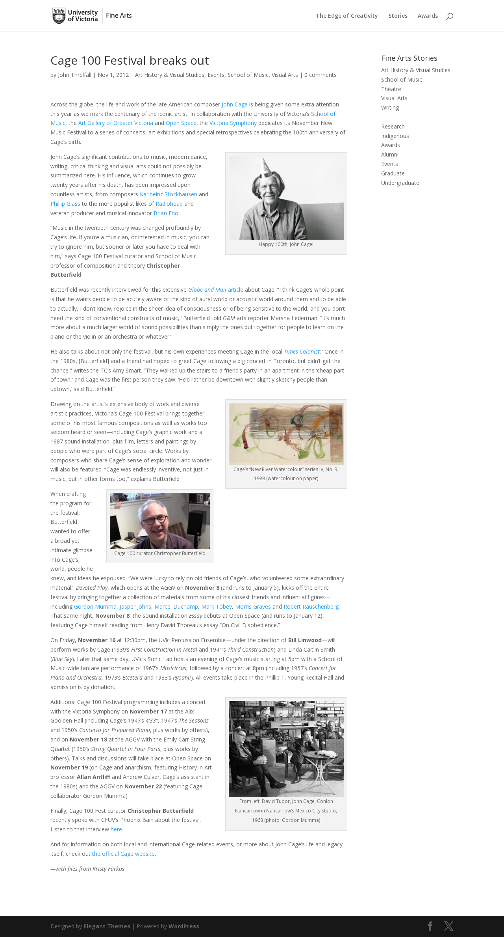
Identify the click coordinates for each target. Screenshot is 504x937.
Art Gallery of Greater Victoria (115, 123)
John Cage (235, 104)
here (116, 829)
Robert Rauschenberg (311, 606)
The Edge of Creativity (347, 16)
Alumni (389, 154)
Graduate (393, 173)
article (215, 289)
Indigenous (395, 136)
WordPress (184, 926)
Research (393, 126)
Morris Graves (253, 606)
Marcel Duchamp (176, 606)
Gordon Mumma (95, 606)
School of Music (248, 74)
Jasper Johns (135, 606)
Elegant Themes (106, 926)
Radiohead (169, 203)
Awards (428, 16)
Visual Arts (285, 74)
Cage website (137, 853)
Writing (390, 107)
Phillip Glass (65, 203)
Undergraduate (400, 182)
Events (216, 74)
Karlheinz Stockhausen (168, 194)
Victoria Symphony (233, 123)
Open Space (181, 123)
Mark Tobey (216, 606)
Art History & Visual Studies (169, 74)
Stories (398, 16)
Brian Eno (165, 213)
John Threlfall (74, 74)
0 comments (320, 74)
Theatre (391, 89)
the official (105, 853)
